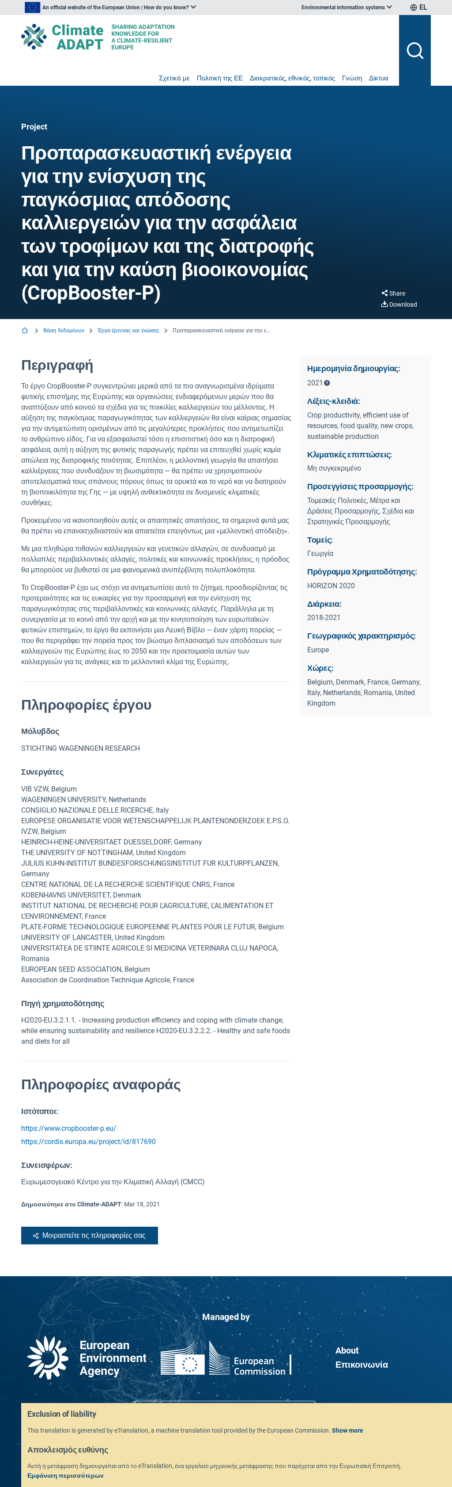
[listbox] (110, 7)
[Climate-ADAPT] (206, 36)
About (347, 1350)
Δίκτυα (378, 78)
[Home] (25, 331)
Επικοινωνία (361, 1364)
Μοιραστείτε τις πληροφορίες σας (94, 1235)
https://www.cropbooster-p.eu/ (69, 1128)
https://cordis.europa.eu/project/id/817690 (88, 1141)
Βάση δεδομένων (63, 330)
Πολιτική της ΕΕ (220, 78)
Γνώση (352, 78)
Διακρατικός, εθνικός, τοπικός (292, 78)
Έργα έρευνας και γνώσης (129, 330)
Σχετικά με (174, 78)
